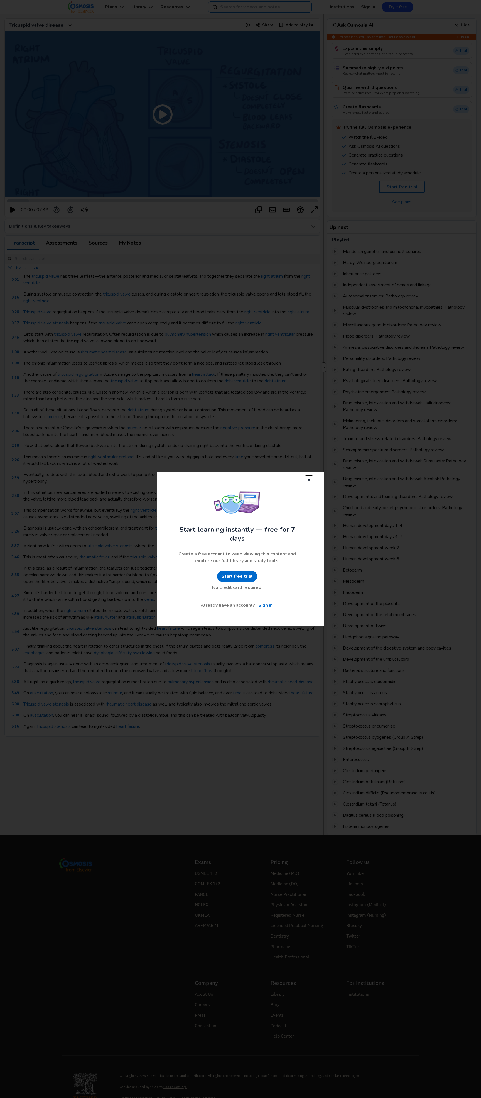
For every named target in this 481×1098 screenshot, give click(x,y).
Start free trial (237, 576)
